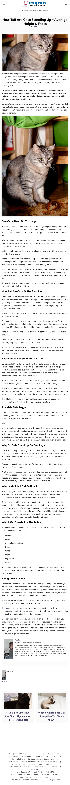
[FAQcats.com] (35, 4)
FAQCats (36, 27)
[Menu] (4, 4)
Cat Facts (4, 682)
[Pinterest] (3, 663)
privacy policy (34, 769)
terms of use (52, 767)
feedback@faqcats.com (50, 780)
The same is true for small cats (15, 608)
